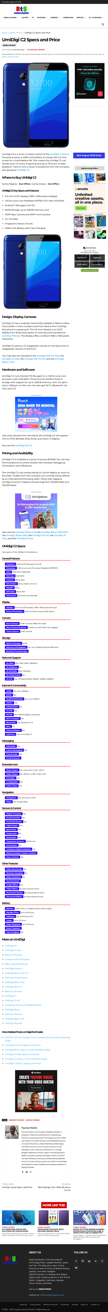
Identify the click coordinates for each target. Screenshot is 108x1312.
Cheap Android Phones (17, 959)
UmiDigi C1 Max (13, 950)
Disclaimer (65, 1304)
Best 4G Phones (13, 991)
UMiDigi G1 (10, 996)
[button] (102, 24)
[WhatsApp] (90, 50)
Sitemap (75, 1304)
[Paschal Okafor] (12, 1149)
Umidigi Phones (32, 1120)
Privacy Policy (35, 1304)
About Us (84, 1304)
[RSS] (95, 1261)
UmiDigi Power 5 (14, 968)
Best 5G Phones (13, 955)
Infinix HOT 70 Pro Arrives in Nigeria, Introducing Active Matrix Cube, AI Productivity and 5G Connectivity (88, 1231)
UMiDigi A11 (11, 945)
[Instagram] (82, 1261)
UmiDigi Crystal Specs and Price (17, 1187)
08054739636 (45, 1289)
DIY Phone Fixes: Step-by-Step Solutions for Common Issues (15, 1230)
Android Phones (16, 1120)
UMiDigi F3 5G (12, 1000)
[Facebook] (70, 50)
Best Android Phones (16, 964)
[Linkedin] (96, 50)
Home (4, 32)
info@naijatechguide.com (52, 1295)
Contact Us (95, 1304)
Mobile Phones (16, 32)
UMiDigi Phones (13, 1023)
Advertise (23, 1304)
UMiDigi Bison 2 (13, 986)
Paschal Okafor (37, 50)
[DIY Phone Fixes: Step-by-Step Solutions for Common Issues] (18, 1217)
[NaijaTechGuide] (21, 10)
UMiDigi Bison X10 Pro (17, 973)
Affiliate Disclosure (50, 1304)
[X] (77, 50)
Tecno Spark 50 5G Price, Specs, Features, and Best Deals (51, 1230)
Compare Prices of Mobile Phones (23, 1005)
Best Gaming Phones (16, 977)
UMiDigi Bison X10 (14, 1018)
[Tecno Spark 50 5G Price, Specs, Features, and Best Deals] (54, 1217)
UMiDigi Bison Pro (14, 982)
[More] (103, 50)
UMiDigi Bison (12, 1009)
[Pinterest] (83, 50)
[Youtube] (76, 1268)
